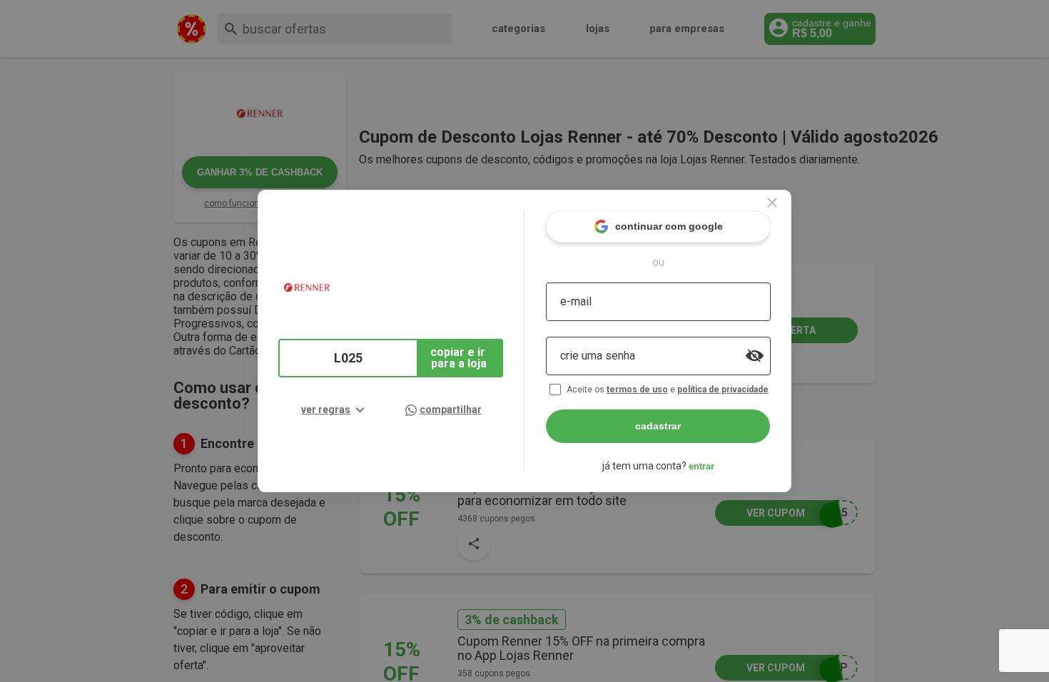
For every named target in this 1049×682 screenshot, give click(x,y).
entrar (701, 466)
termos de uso (637, 390)
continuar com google (669, 226)
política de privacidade (723, 390)
